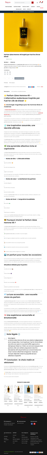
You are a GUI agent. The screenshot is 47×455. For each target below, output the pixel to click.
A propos (6, 436)
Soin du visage (25, 441)
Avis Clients (15, 441)
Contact (14, 435)
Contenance (6, 70)
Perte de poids (25, 437)
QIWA (42, 86)
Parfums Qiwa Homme (21, 86)
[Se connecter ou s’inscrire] (37, 2)
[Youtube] (34, 424)
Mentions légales (16, 439)
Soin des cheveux (25, 439)
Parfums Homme (12, 86)
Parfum (23, 435)
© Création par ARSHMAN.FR (9, 451)
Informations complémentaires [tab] (18, 91)
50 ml (7, 73)
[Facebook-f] (32, 424)
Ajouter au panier (20, 78)
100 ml (10, 73)
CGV (14, 443)
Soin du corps (24, 443)
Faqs (14, 437)
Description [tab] (7, 91)
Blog (5, 441)
